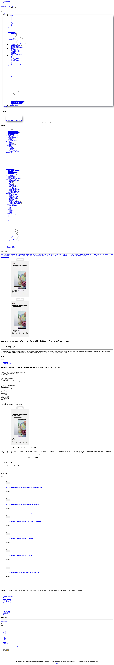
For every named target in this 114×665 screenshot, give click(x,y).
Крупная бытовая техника (16, 83)
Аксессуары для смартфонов (16, 16)
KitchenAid (91, 254)
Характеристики (7, 363)
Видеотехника (11, 32)
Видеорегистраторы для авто (16, 56)
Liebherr (111, 254)
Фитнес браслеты (14, 30)
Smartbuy (61, 255)
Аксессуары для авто (15, 60)
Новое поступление (13, 104)
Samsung (53, 255)
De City (34, 254)
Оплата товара (6, 610)
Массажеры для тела (12, 233)
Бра (12, 93)
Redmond (32, 255)
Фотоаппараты (14, 40)
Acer (2, 254)
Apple (6, 254)
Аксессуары (11, 15)
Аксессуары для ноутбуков (16, 78)
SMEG (64, 255)
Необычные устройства (12, 238)
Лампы (12, 94)
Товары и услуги (7, 602)
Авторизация (3, 6)
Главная (5, 13)
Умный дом (10, 195)
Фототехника (11, 39)
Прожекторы (10, 210)
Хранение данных (14, 71)
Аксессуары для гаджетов (15, 19)
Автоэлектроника (12, 55)
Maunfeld (12, 255)
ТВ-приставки (13, 35)
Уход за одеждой (14, 85)
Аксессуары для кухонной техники (17, 89)
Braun (23, 254)
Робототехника (12, 61)
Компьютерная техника (13, 65)
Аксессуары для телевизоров (16, 38)
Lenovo (106, 254)
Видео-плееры (13, 34)
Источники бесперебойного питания (17, 101)
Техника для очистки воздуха (13, 224)
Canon (30, 254)
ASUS (9, 254)
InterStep (85, 254)
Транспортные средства (12, 237)
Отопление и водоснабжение (13, 226)
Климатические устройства (12, 221)
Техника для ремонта (11, 217)
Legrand (102, 254)
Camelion (27, 254)
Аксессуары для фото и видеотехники (18, 43)
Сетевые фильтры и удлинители (17, 102)
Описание (5, 362)
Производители (6, 612)
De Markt (38, 254)
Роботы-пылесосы (14, 62)
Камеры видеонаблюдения (16, 45)
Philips (24, 255)
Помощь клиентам (7, 599)
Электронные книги (15, 26)
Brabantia (16, 254)
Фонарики (10, 209)
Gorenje (60, 254)
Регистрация (10, 6)
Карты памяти (14, 20)
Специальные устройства (12, 236)
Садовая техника (11, 219)
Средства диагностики (15, 58)
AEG (4, 254)
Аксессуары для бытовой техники (17, 88)
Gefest (57, 254)
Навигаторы (13, 57)
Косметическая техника (12, 232)
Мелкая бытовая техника (15, 82)
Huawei (81, 254)
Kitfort (95, 254)
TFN (79, 255)
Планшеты (13, 25)
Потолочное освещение (15, 92)
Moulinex (16, 255)
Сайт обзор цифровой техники (20, 646)
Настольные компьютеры (15, 66)
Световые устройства (13, 91)
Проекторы (13, 36)
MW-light (20, 255)
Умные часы (13, 24)
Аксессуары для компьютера (16, 77)
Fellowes (50, 254)
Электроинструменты (12, 218)
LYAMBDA (7, 255)
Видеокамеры (13, 41)
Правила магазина (7, 600)
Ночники (10, 208)
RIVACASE (40, 255)
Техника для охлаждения (13, 223)
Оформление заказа (7, 2)
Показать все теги (5, 257)
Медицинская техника (12, 234)
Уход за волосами (11, 231)
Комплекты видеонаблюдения (16, 47)
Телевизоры (13, 33)
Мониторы (13, 69)
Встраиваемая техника (15, 84)
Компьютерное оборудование (16, 75)
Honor (69, 254)
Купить (2, 359)
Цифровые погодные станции (13, 227)
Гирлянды (10, 211)
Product (7, 482)
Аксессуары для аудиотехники (16, 54)
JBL (88, 254)
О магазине (5, 608)
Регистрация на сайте (8, 596)
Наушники (13, 28)
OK (57, 663)
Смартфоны (13, 22)
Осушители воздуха (12, 225)
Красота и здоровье (10, 229)
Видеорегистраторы (14, 46)
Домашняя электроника (12, 194)
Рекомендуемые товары (11, 248)
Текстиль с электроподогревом (16, 87)
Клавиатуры (13, 73)
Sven (69, 255)
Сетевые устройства (14, 74)
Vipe (81, 255)
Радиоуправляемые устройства (16, 64)
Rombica (45, 255)
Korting (99, 254)
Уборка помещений (14, 86)
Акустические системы (15, 50)
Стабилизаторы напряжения (16, 103)
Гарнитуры (13, 29)
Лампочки (10, 212)
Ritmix (35, 255)
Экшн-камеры (13, 42)
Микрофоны (13, 53)
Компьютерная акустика (15, 51)
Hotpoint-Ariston (74, 254)
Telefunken (75, 255)
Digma (41, 254)
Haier (63, 254)
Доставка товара (7, 611)
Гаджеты (10, 27)
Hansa (66, 254)
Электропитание (12, 100)
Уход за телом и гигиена (12, 230)
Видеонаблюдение (12, 44)
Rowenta (49, 255)
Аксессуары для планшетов (16, 18)
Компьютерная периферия (16, 76)
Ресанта (93, 255)
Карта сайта (6, 613)
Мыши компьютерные (15, 72)
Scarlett (56, 255)
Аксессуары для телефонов (16, 17)
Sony (67, 255)
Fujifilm (53, 254)
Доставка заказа (6, 4)
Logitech (2, 255)
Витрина (5, 106)
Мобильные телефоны (15, 23)
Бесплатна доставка (7, 601)
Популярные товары (13, 105)
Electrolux (45, 254)
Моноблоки (13, 67)
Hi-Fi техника (13, 52)
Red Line (28, 255)
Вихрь (90, 255)
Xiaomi (86, 255)
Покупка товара (6, 1)
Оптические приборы (12, 239)
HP (78, 254)
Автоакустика (13, 59)
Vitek (84, 255)
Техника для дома (12, 79)
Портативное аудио (14, 49)
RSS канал (5, 614)
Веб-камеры (13, 70)
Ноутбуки (13, 68)
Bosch (12, 254)
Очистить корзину (18, 120)
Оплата (4, 107)
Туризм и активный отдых (13, 240)
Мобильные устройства (13, 21)
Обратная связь (4, 621)
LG (109, 254)
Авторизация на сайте (8, 597)
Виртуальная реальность (15, 37)
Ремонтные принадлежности (13, 220)
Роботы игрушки (14, 63)
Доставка (5, 109)
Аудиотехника (11, 48)
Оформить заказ (9, 120)
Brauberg (20, 254)
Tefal (72, 255)
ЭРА (96, 255)
